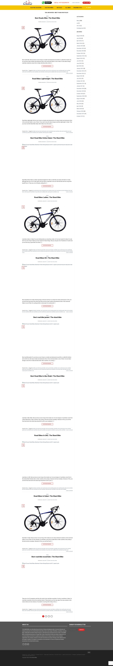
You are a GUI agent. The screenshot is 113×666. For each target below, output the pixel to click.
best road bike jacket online (61, 310)
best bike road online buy (36, 70)
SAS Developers (53, 21)
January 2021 (80, 86)
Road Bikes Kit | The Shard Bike (47, 258)
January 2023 (80, 68)
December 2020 (80, 88)
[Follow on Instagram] (88, 7)
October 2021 (80, 81)
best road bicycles (52, 70)
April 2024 (79, 40)
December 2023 (80, 48)
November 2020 (80, 91)
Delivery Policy (58, 654)
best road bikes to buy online (34, 191)
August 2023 (80, 58)
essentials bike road (57, 610)
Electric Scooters (35, 7)
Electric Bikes (49, 7)
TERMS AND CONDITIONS (49, 654)
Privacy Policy (39, 654)
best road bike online (58, 131)
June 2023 (79, 63)
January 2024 (80, 45)
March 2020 (79, 108)
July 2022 (79, 78)
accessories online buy (36, 609)
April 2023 (79, 66)
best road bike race (28, 71)
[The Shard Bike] (27, 2)
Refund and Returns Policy (28, 655)
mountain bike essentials (66, 610)
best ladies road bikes (53, 249)
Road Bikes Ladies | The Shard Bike (47, 197)
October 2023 (80, 53)
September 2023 (80, 56)
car (77, 23)
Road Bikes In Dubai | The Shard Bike (47, 496)
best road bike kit (50, 131)
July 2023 (79, 61)
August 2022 (80, 76)
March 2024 (79, 43)
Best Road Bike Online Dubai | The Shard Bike (47, 138)
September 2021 (80, 83)
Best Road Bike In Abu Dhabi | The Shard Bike (47, 376)
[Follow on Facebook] (86, 7)
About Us (33, 654)
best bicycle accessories (45, 609)
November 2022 (80, 73)
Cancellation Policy (67, 654)
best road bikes (35, 71)
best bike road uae (45, 70)
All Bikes (68, 7)
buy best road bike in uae (63, 71)
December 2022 (80, 71)
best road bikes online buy (44, 71)
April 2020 (79, 106)
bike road (56, 71)
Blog (29, 654)
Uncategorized (80, 28)
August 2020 (80, 98)
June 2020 (79, 101)
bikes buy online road (64, 549)
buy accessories (42, 610)
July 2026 (79, 38)
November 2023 (80, 50)
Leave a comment (69, 73)
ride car (78, 25)
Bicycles (59, 7)
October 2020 (80, 93)
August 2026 (80, 35)
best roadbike (51, 71)
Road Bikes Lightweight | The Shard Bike (47, 79)
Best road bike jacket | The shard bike (47, 317)
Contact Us (24, 654)
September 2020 (80, 96)
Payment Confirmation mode (78, 654)
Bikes (47, 16)
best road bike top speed (43, 251)
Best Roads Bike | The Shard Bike (47, 18)
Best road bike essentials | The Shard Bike (47, 557)
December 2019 (80, 113)
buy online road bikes (61, 429)
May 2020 (79, 103)
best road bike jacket (60, 70)
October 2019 (80, 116)
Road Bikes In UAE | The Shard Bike (47, 435)
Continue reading (47, 66)
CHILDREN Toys (77, 7)
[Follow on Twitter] (90, 7)
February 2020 (80, 111)
